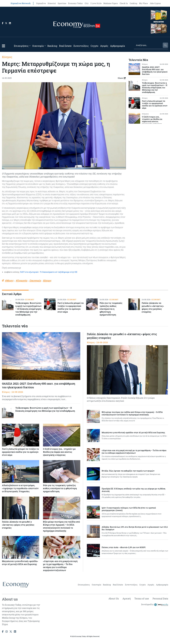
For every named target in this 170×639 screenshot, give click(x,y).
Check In (124, 3)
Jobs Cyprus (155, 3)
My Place (143, 3)
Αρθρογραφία (117, 46)
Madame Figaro (110, 3)
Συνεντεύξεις (81, 46)
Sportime (62, 3)
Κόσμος (7, 57)
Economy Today (75, 3)
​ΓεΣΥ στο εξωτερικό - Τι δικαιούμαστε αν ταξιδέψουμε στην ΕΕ (48, 272)
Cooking (133, 3)
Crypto (94, 46)
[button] (3, 46)
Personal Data (160, 598)
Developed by (147, 604)
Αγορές (104, 46)
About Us (113, 598)
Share (120, 78)
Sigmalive (41, 3)
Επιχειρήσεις (21, 46)
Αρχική (126, 598)
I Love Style (96, 3)
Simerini (52, 3)
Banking (52, 46)
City (87, 3)
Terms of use (141, 598)
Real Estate (65, 46)
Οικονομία (38, 46)
